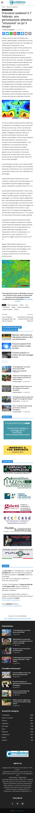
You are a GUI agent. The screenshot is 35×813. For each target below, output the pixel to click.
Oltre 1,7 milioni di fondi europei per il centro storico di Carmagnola (22, 407)
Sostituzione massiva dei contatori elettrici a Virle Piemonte (25, 319)
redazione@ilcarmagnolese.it (11, 600)
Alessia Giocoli (16, 401)
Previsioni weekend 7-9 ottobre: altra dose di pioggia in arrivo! (22, 355)
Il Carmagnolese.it (20, 811)
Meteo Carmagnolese (12, 7)
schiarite (16, 309)
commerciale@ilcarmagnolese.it (12, 606)
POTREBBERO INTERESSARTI (12, 327)
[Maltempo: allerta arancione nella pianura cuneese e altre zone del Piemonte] (6, 337)
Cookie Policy (22, 777)
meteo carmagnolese (12, 305)
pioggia (13, 307)
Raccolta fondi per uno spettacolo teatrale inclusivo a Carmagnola (22, 683)
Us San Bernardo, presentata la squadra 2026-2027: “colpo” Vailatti (22, 659)
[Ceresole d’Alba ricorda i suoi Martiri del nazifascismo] (6, 675)
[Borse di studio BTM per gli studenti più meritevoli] (6, 693)
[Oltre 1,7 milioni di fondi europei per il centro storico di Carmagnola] (6, 408)
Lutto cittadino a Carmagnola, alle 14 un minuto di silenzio (9, 319)
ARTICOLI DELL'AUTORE (10, 330)
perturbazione (6, 307)
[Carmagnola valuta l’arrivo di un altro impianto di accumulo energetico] (6, 388)
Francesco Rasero (17, 381)
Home (3, 7)
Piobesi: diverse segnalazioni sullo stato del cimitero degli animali (21, 701)
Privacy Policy (13, 777)
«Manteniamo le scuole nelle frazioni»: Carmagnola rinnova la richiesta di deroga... (22, 641)
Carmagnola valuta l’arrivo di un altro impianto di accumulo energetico (22, 388)
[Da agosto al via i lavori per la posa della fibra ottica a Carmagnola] (6, 651)
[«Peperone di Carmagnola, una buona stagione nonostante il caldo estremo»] (6, 378)
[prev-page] (3, 362)
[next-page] (6, 362)
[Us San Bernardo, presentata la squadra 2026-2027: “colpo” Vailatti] (6, 660)
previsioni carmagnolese (23, 307)
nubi (26, 305)
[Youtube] (22, 804)
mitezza (21, 305)
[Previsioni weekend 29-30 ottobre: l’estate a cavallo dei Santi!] (6, 346)
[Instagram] (17, 804)
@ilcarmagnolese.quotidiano (17, 619)
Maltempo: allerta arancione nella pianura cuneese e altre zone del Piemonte (22, 337)
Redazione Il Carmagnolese (20, 371)
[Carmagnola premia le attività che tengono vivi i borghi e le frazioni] (6, 399)
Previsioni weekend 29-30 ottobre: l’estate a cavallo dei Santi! (21, 346)
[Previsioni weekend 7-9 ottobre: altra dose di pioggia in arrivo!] (6, 355)
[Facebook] (12, 804)
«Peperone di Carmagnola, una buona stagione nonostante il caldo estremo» (22, 377)
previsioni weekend (7, 309)
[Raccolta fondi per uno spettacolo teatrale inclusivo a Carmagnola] (6, 684)
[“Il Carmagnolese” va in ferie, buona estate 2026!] (6, 369)
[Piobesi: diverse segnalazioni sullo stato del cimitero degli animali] (6, 702)
